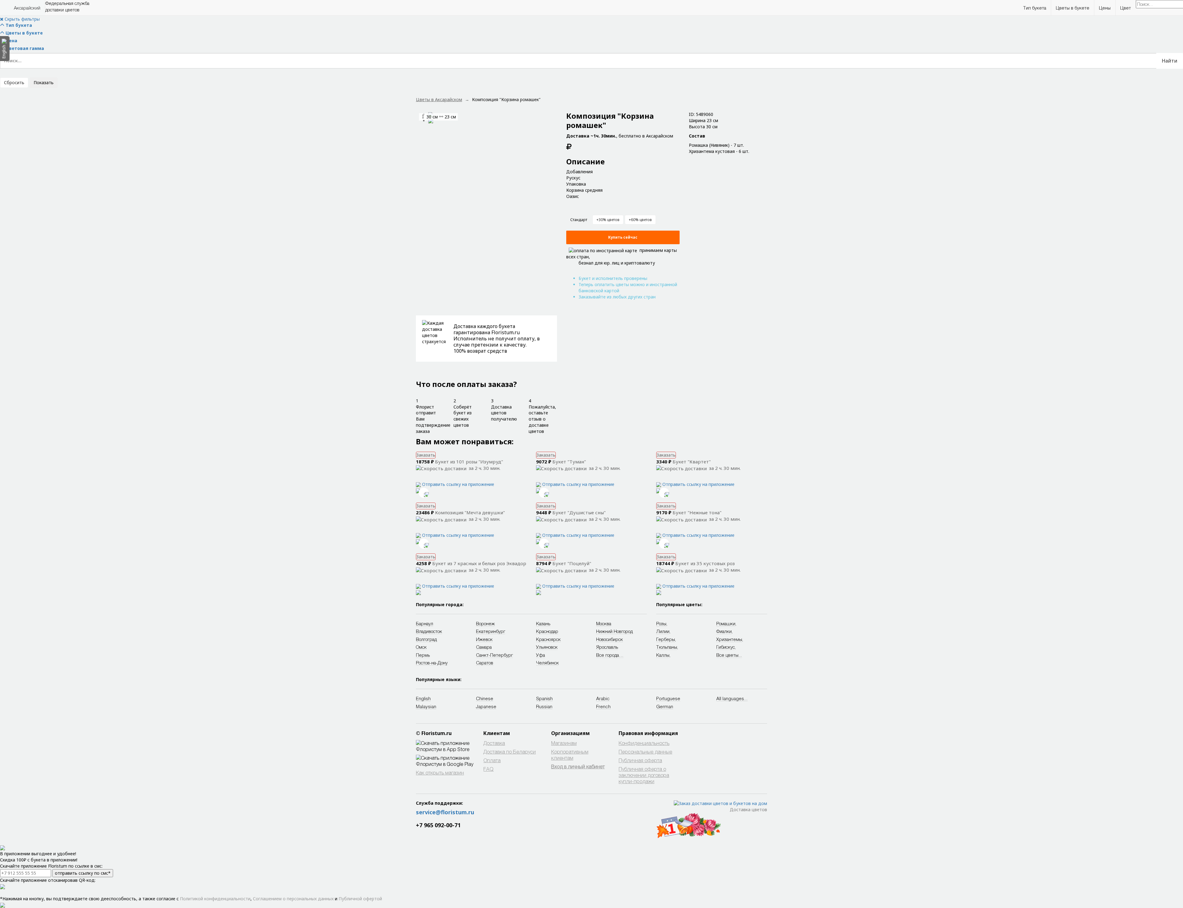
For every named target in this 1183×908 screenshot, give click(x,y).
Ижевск (484, 639)
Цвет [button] (1125, 7)
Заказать (425, 455)
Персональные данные (645, 751)
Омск (421, 647)
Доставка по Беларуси (509, 751)
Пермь (423, 655)
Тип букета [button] (1034, 7)
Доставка (494, 743)
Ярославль (607, 647)
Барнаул (424, 623)
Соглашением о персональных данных (293, 899)
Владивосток (429, 631)
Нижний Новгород (614, 631)
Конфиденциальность (644, 743)
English (423, 698)
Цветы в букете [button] (1072, 7)
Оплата (492, 760)
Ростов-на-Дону (432, 662)
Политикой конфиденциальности (215, 899)
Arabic (603, 698)
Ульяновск (547, 647)
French (603, 706)
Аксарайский (27, 7)
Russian (544, 706)
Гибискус (725, 647)
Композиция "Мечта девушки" (470, 512)
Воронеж (485, 623)
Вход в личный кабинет (578, 766)
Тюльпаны (666, 647)
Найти (1169, 60)
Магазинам (564, 743)
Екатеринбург (490, 631)
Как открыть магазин (440, 772)
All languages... (732, 698)
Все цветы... (729, 655)
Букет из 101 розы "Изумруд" (469, 461)
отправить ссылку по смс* (83, 873)
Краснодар (547, 631)
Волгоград (426, 639)
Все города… (610, 655)
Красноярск (548, 639)
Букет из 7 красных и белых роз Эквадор (479, 563)
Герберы (665, 639)
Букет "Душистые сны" (579, 512)
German (664, 706)
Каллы (662, 655)
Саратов (484, 662)
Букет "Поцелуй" (571, 563)
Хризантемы (729, 639)
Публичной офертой (360, 899)
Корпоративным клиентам (569, 755)
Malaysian (426, 706)
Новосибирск (609, 639)
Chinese (484, 698)
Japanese (486, 706)
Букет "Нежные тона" (697, 512)
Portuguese (668, 698)
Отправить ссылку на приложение (458, 484)
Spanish (544, 698)
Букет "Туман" (569, 461)
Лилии (662, 631)
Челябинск (547, 662)
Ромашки (725, 623)
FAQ (488, 769)
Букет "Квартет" (692, 461)
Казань (543, 623)
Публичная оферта (640, 760)
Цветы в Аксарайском (439, 99)
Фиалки (724, 631)
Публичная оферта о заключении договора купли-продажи (644, 775)
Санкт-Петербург (494, 655)
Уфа (540, 655)
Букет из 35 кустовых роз (705, 563)
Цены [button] (1105, 7)
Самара (484, 647)
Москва (603, 623)
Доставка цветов (748, 809)
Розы (661, 623)
